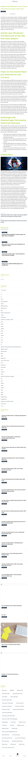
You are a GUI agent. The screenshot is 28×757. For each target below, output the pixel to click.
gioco (2, 333)
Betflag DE (12, 690)
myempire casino (5, 728)
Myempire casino (4, 349)
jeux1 (2, 340)
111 (1, 296)
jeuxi (2, 342)
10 (1, 294)
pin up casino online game (20, 737)
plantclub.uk (3, 365)
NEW (2, 353)
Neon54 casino (4, 351)
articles (2, 303)
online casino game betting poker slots (9, 731)
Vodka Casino (21, 744)
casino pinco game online (7, 699)
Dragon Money (5, 722)
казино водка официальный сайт (8, 747)
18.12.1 (2, 299)
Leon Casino (4, 725)
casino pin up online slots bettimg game (9, 718)
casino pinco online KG (19, 706)
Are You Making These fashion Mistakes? (12, 605)
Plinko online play (5, 741)
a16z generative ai (4, 301)
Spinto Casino (4, 744)
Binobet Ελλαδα (20, 690)
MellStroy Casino (20, 725)
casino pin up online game (7, 712)
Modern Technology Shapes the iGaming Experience (11, 346)
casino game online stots (17, 693)
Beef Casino (4, 690)
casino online (4, 696)
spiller (2, 394)
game (2, 321)
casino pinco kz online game (7, 703)
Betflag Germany (4, 305)
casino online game (14, 696)
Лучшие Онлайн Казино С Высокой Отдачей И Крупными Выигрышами (13, 490)
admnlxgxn (5, 13)
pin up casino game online (7, 737)
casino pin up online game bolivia (8, 715)
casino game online (6, 693)
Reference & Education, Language (7, 376)
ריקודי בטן (4, 615)
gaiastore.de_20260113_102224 (7, 319)
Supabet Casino (4, 396)
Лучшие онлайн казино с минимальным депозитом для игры (12, 543)
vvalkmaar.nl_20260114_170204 (7, 401)
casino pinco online (20, 703)
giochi (2, 330)
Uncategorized (12, 13)
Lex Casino (12, 725)
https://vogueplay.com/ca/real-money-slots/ (17, 43)
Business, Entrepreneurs (5, 312)
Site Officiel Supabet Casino (17, 741)
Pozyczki (2, 371)
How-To (2, 335)
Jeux (2, 337)
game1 (2, 324)
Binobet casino (4, 308)
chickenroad (3, 317)
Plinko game (3, 367)
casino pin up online (6, 709)
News (2, 355)
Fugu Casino (13, 722)
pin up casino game (16, 734)
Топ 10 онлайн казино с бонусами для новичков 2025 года (11, 575)
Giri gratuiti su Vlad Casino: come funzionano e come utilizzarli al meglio (13, 254)
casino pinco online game (7, 706)
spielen (2, 387)
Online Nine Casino (5, 734)
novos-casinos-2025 (5, 360)
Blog (2, 310)
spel (2, 380)
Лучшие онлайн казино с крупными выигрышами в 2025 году (11, 437)
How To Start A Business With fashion (11, 644)
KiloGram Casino (22, 722)
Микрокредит (3, 403)
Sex (1, 378)
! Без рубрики (3, 290)
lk (1, 344)
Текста (2, 405)
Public (2, 374)
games (2, 326)
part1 (2, 362)
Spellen (2, 383)
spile (2, 390)
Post (2, 369)
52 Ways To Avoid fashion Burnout (10, 674)
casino (2, 315)
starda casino (13, 744)
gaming (2, 328)
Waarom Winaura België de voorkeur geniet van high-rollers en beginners (13, 235)
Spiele (2, 385)
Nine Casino (3, 358)
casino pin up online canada (18, 709)
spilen (2, 392)
